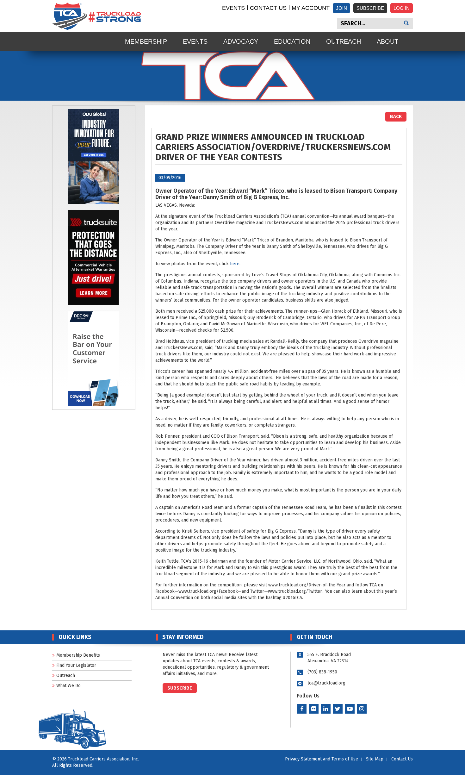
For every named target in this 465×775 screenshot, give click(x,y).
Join (341, 8)
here (234, 263)
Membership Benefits (78, 655)
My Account (311, 8)
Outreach (343, 41)
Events (233, 8)
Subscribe (370, 8)
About (387, 41)
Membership (146, 41)
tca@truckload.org (326, 683)
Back (396, 116)
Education (292, 41)
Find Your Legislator (76, 665)
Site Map (374, 759)
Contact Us (268, 8)
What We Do (68, 685)
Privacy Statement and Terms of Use (321, 759)
